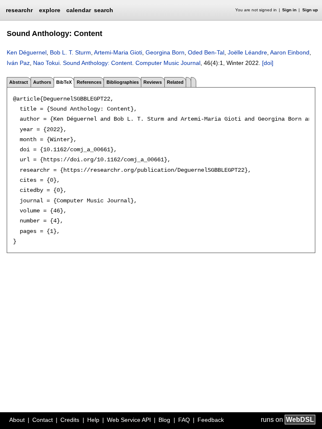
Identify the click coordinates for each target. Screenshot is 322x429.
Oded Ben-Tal (206, 52)
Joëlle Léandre (247, 52)
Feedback (210, 419)
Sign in (289, 10)
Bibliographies (122, 82)
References (89, 82)
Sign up (310, 10)
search (103, 10)
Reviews (152, 82)
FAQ (184, 419)
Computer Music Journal (167, 62)
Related (175, 82)
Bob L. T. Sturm (70, 52)
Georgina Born (164, 52)
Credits (69, 419)
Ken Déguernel (27, 52)
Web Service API (129, 419)
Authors (42, 82)
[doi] (267, 62)
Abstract (18, 82)
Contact (42, 419)
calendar (78, 10)
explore (49, 10)
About (17, 419)
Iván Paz (18, 62)
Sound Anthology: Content (97, 62)
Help (93, 419)
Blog (164, 419)
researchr (19, 10)
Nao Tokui (46, 62)
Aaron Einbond (289, 52)
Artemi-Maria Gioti (118, 52)
